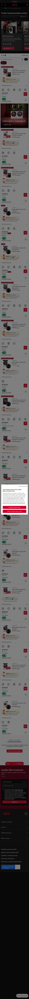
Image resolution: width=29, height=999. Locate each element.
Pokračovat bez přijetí (23, 486)
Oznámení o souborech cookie (7, 503)
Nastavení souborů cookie (14, 507)
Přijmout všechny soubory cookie (14, 511)
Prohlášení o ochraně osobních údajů (19, 503)
